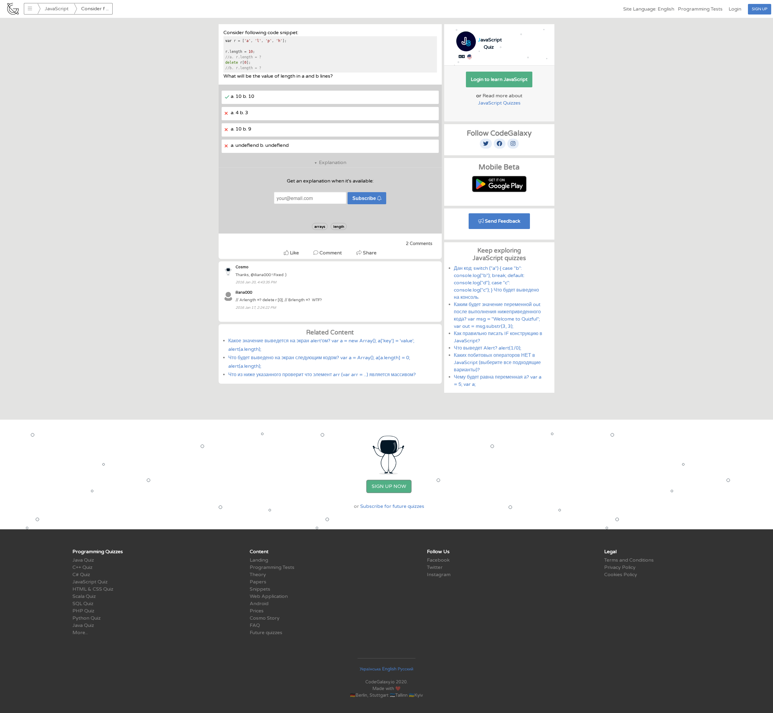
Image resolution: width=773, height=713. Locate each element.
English (389, 669)
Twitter (435, 567)
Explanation (332, 163)
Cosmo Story (265, 618)
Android (259, 604)
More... (80, 633)
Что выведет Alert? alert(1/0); (487, 348)
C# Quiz (81, 575)
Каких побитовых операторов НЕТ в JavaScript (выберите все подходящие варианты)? (497, 362)
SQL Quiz (82, 604)
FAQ (255, 625)
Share (369, 253)
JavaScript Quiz (89, 582)
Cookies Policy (620, 575)
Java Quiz (83, 560)
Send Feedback (502, 221)
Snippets (260, 589)
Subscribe (364, 198)
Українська (370, 669)
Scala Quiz (84, 596)
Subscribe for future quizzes (392, 506)
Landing (259, 560)
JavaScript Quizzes (499, 103)
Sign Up (759, 9)
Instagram (439, 575)
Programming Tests (700, 9)
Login (735, 9)
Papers (258, 582)
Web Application (269, 596)
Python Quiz (86, 618)
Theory (258, 575)
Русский (405, 669)
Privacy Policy (620, 567)
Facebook (438, 560)
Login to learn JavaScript (499, 79)
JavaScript (57, 9)
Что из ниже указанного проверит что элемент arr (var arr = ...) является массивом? (322, 375)
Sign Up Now (389, 486)
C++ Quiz (82, 567)
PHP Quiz (83, 611)
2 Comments (419, 243)
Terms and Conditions (629, 560)
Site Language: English (648, 9)
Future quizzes (266, 633)
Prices (257, 611)
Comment (330, 253)
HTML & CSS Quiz (92, 589)
